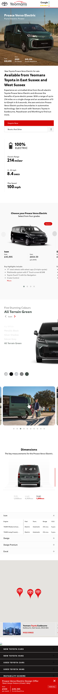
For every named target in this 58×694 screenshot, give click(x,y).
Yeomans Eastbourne (35, 625)
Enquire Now (13, 123)
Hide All (52, 687)
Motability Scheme (15, 676)
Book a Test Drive (15, 129)
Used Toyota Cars (14, 662)
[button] (24, 286)
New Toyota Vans (14, 655)
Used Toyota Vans (14, 669)
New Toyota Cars (14, 649)
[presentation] (3, 234)
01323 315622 (28, 632)
